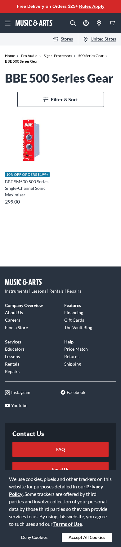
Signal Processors (58, 55)
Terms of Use (67, 524)
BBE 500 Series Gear (21, 61)
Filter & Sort (64, 99)
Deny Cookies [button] (34, 537)
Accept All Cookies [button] (87, 537)
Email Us (60, 469)
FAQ (60, 449)
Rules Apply (92, 6)
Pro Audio (29, 55)
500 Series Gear (91, 55)
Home (10, 55)
